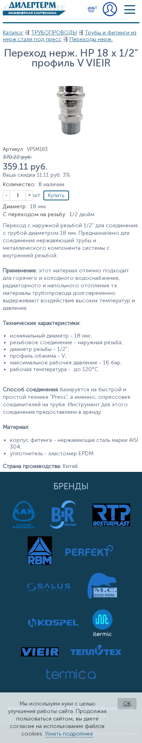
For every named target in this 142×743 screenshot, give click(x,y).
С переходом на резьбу (34, 214)
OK (127, 703)
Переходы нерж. (91, 39)
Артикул (13, 149)
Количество (19, 184)
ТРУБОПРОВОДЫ (54, 32)
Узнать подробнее (69, 733)
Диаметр (15, 206)
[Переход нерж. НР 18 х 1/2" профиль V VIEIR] (71, 144)
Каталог (13, 32)
